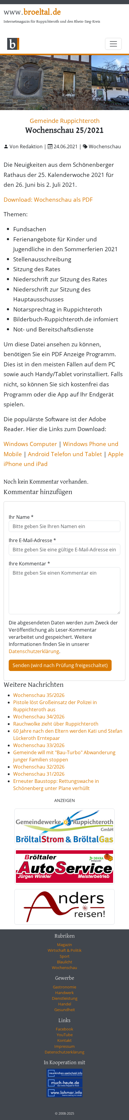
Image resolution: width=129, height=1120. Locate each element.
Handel (64, 1004)
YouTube (65, 1034)
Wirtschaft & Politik (65, 950)
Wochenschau (64, 967)
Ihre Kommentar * (29, 563)
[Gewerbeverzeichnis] (64, 826)
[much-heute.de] (64, 1082)
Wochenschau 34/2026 (38, 716)
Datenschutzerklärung (34, 651)
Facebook (64, 1029)
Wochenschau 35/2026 (38, 695)
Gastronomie (64, 987)
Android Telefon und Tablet (65, 454)
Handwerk (64, 992)
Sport (65, 956)
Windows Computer (30, 444)
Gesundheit (64, 1009)
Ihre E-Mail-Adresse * (32, 540)
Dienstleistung (64, 998)
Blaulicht (64, 962)
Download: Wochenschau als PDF (48, 199)
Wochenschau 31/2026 (38, 774)
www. (32, 12)
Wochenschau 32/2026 (38, 766)
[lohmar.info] (64, 1092)
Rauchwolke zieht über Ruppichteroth (55, 724)
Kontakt (64, 1040)
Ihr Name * (21, 517)
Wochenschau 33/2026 (38, 745)
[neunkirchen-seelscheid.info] (64, 1073)
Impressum (64, 1046)
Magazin (64, 944)
